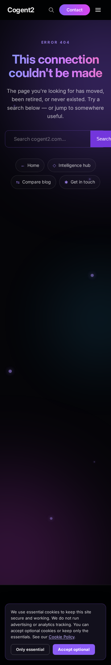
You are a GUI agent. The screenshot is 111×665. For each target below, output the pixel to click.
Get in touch (79, 181)
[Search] (51, 9)
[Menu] (98, 9)
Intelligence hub (72, 165)
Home (30, 165)
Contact (75, 9)
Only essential (30, 649)
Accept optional (74, 649)
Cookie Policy (61, 636)
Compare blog (33, 181)
